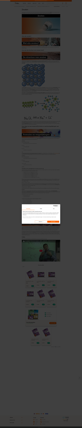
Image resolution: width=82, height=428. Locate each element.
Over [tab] (54, 208)
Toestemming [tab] (28, 208)
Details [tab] (41, 208)
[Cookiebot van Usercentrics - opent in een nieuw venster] (54, 206)
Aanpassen (40, 221)
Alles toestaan (53, 221)
